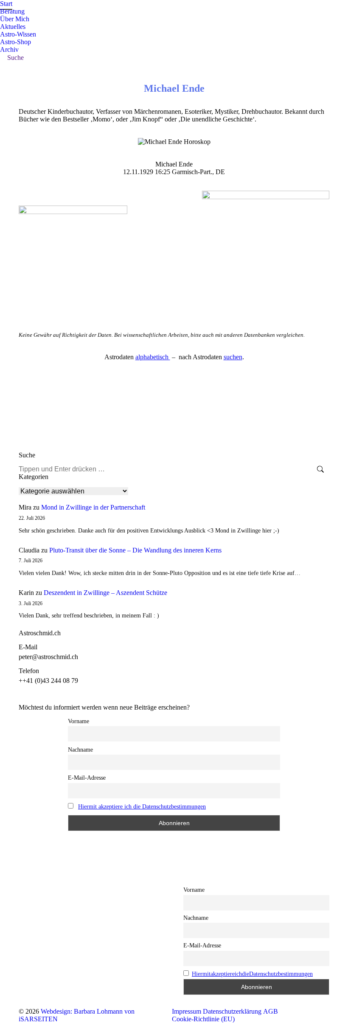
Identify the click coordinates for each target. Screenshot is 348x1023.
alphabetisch (152, 357)
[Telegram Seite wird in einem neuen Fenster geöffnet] (37, 922)
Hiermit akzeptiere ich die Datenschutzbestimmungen (142, 806)
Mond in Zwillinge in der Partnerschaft (93, 507)
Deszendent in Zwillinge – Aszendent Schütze (105, 592)
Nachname (80, 750)
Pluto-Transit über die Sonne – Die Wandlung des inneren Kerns (135, 550)
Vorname (78, 721)
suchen (233, 357)
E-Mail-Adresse (87, 778)
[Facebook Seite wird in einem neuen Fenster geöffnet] (25, 922)
